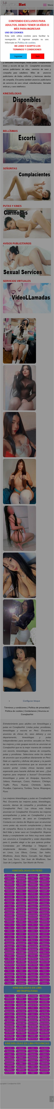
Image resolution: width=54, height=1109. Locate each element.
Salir (38, 56)
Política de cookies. (27, 42)
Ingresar (18, 56)
